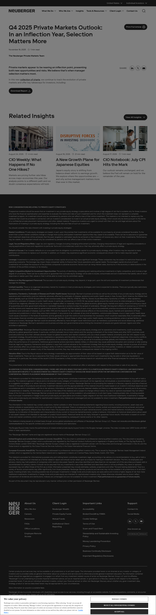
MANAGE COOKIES (119, 599)
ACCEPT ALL (119, 612)
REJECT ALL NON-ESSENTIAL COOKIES (119, 605)
